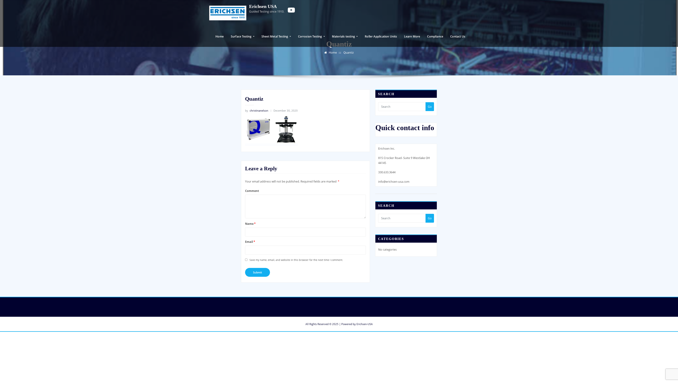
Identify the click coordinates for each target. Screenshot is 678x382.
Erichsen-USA (364, 324)
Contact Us (457, 36)
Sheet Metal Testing (275, 36)
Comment (252, 191)
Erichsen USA (263, 6)
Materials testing (344, 36)
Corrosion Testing (310, 36)
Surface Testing (241, 36)
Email (250, 242)
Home (219, 36)
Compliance (435, 36)
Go (430, 107)
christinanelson (256, 110)
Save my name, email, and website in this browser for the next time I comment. (296, 260)
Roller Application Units (381, 36)
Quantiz (348, 52)
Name (250, 224)
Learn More (412, 36)
